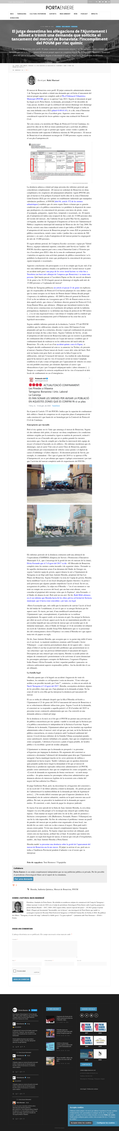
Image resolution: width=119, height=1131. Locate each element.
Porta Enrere (20, 1024)
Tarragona (21, 14)
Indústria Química (45, 889)
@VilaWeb (23, 1042)
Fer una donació (23, 879)
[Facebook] (82, 1015)
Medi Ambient (65, 14)
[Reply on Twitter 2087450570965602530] (13, 1047)
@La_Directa (25, 1040)
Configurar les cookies (106, 1123)
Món (75, 14)
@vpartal (32, 1040)
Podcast (84, 14)
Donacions (14, 18)
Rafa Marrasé (53, 80)
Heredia (33, 889)
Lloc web (79, 960)
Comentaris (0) (19, 70)
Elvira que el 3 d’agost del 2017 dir (46, 563)
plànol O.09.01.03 (59, 110)
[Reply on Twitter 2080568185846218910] (13, 1119)
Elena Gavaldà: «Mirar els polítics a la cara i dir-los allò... (64, 1059)
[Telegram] (91, 1015)
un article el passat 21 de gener (66, 287)
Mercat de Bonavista (62, 889)
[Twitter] (87, 1015)
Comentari (15, 939)
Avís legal (83, 1089)
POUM (75, 889)
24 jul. (28, 1055)
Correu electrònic (49, 960)
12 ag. (28, 1023)
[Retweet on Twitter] (17, 1052)
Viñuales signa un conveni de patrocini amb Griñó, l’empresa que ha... (64, 1031)
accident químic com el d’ (70, 344)
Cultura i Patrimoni (38, 14)
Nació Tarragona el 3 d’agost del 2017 (43, 686)
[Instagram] (96, 1015)
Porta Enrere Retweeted (25, 1052)
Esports (52, 14)
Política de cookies (92, 1089)
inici (12, 14)
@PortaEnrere (17, 1109)
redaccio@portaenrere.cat (87, 1070)
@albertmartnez (21, 1039)
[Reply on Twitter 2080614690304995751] (13, 1072)
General (58, 26)
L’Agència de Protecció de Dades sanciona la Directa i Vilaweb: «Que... (65, 1018)
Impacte (94, 14)
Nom (14, 960)
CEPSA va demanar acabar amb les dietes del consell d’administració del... (64, 1045)
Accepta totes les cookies (81, 1123)
